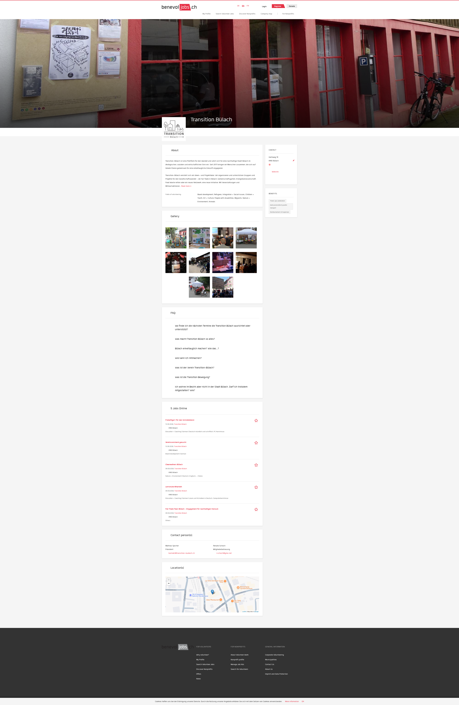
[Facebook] (164, 657)
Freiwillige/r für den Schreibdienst (179, 420)
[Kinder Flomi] (177, 237)
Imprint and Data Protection (276, 674)
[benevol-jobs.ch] (179, 7)
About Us (269, 669)
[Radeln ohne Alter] (200, 287)
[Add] (293, 160)
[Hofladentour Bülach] (200, 262)
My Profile (206, 14)
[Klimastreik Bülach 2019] (224, 287)
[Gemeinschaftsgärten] (200, 237)
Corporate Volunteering (274, 655)
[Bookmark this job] (256, 420)
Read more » (186, 186)
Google (256, 611)
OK (303, 701)
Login (264, 6)
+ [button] (168, 579)
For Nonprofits (288, 14)
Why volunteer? (202, 655)
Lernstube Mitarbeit (173, 486)
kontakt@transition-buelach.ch (182, 553)
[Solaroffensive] (224, 237)
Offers (198, 674)
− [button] (168, 583)
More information (292, 701)
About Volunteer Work (240, 655)
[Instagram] (180, 657)
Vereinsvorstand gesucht (175, 442)
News (198, 679)
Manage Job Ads (237, 664)
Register (277, 6)
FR (248, 6)
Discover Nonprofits (247, 14)
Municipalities (271, 660)
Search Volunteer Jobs (225, 14)
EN (243, 6)
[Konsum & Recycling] (224, 262)
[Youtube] (169, 657)
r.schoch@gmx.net (224, 553)
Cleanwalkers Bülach (174, 464)
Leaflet (244, 611)
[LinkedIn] (175, 657)
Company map (266, 14)
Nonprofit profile (237, 660)
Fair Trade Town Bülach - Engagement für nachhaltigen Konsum (191, 509)
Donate (292, 6)
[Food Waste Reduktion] (177, 262)
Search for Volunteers (239, 669)
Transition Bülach (180, 424)
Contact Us (269, 664)
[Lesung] (247, 262)
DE (238, 6)
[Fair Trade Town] (247, 237)
